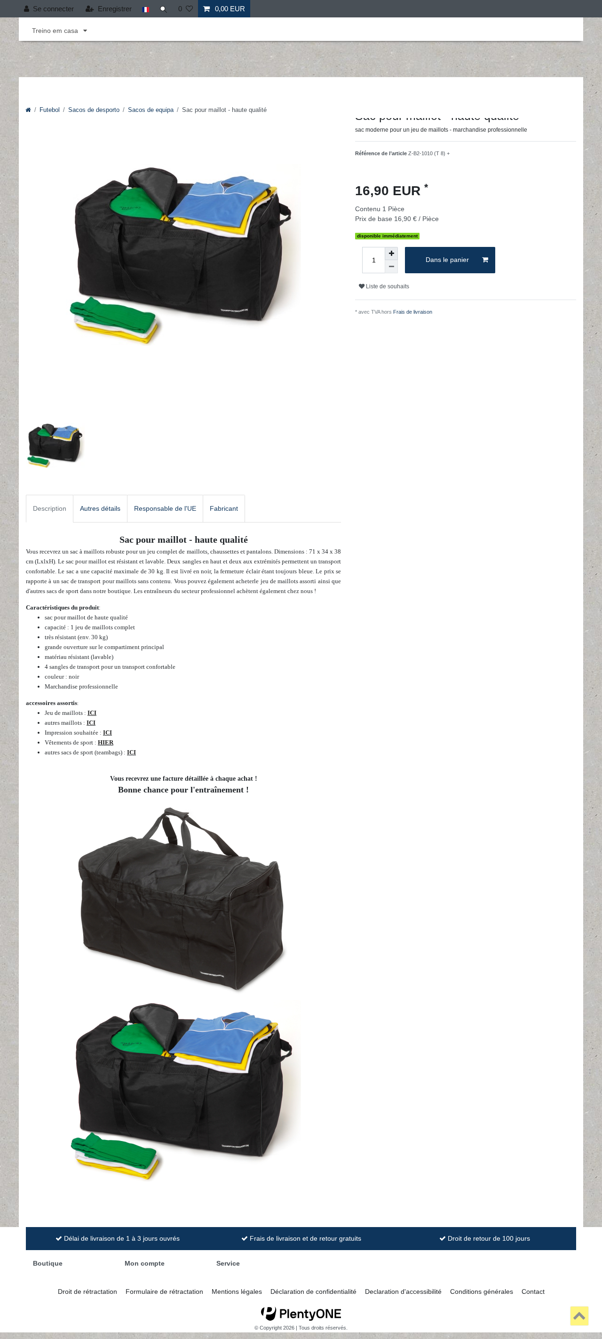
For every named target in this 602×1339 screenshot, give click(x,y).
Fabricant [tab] (224, 508)
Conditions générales (481, 1291)
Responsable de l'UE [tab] (165, 508)
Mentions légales (237, 1291)
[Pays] (145, 8)
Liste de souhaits (386, 286)
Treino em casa (56, 30)
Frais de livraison (412, 312)
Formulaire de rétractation (164, 1291)
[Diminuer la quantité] (391, 266)
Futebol (50, 110)
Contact (533, 1291)
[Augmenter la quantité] (391, 253)
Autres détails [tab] (100, 508)
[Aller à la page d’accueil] (28, 110)
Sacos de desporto (93, 110)
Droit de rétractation (87, 1291)
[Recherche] (163, 8)
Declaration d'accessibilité (403, 1291)
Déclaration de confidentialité (313, 1291)
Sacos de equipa (151, 110)
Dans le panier (447, 259)
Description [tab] (49, 508)
